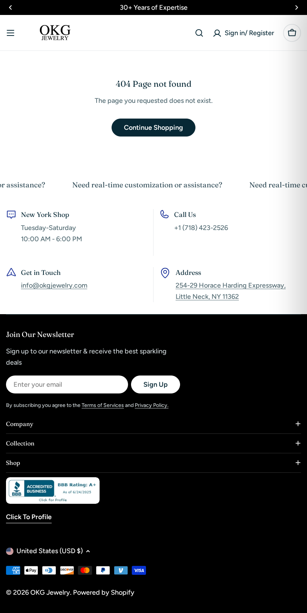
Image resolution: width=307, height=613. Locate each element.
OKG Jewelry (50, 592)
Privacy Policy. (151, 405)
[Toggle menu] (10, 32)
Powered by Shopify (103, 592)
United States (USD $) (49, 551)
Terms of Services (103, 405)
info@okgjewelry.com (54, 285)
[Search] (199, 32)
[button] (10, 7)
